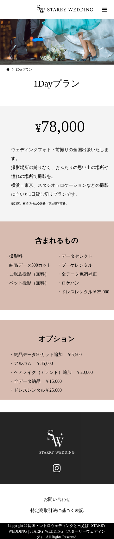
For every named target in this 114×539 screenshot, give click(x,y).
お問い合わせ (57, 499)
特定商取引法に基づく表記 (57, 510)
